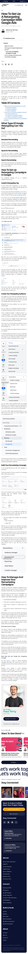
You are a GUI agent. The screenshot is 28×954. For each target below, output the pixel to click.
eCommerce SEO (7, 879)
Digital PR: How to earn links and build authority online (10, 754)
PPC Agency (6, 890)
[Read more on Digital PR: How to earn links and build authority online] (11, 744)
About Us (5, 935)
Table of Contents (9, 46)
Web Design (5, 916)
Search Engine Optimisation (9, 861)
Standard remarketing (11, 107)
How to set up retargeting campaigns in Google (15, 112)
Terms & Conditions (17, 945)
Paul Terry (15, 30)
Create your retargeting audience (14, 115)
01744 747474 (8, 838)
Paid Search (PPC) (7, 887)
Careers (4, 940)
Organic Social (6, 869)
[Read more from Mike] (3, 749)
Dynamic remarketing (12, 109)
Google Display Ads (7, 895)
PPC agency (7, 660)
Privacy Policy (5, 945)
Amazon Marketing (7, 871)
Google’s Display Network (15, 145)
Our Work (5, 932)
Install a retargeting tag (12, 113)
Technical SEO (6, 874)
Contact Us (5, 937)
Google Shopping (7, 892)
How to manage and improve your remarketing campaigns (13, 56)
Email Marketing (6, 900)
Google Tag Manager (18, 195)
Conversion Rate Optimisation (10, 897)
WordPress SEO (6, 876)
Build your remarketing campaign (14, 117)
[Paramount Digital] (4, 5)
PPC (2, 10)
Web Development (7, 919)
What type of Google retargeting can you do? (15, 106)
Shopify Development (8, 923)
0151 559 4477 (9, 850)
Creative (5, 911)
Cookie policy (10, 945)
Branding (5, 914)
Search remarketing (11, 110)
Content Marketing (7, 866)
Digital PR (5, 864)
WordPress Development (8, 921)
